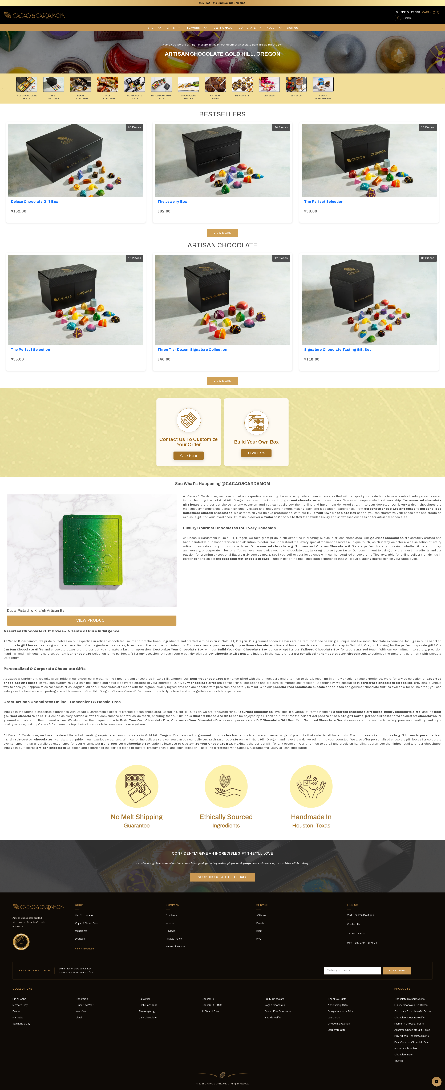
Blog (259, 931)
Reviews (170, 931)
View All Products (85, 949)
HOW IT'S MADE (222, 28)
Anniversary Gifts (337, 1005)
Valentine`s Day (21, 1023)
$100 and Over (210, 1011)
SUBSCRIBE (397, 970)
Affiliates (261, 915)
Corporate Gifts (336, 1030)
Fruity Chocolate (274, 999)
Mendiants (81, 931)
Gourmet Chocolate (405, 1048)
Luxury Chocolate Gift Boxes (410, 1005)
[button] (442, 3)
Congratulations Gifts (340, 1011)
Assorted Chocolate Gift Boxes (412, 1030)
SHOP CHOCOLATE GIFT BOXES (222, 877)
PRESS (415, 12)
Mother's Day (20, 1005)
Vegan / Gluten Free (86, 923)
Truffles (398, 1061)
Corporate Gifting (184, 44)
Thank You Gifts (337, 999)
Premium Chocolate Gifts (409, 1023)
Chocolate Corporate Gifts (409, 999)
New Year (81, 1011)
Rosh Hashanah (148, 1005)
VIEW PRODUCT (91, 620)
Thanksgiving (147, 1011)
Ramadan (18, 1017)
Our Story (171, 915)
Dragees (80, 938)
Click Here (188, 456)
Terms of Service (175, 946)
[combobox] (417, 18)
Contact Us (353, 924)
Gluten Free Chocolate (278, 1011)
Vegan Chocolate (275, 1005)
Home (166, 44)
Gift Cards (334, 1017)
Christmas (82, 999)
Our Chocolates (84, 915)
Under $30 (208, 999)
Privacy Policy (174, 938)
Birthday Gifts (273, 1017)
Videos (170, 923)
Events (260, 923)
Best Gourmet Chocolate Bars (411, 1042)
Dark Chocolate (148, 1017)
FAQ (258, 938)
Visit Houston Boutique (360, 915)
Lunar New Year (84, 1005)
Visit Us (292, 28)
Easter (16, 1011)
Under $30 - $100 (212, 1005)
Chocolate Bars (403, 1054)
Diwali (79, 1017)
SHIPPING (402, 12)
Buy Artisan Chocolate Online (411, 1036)
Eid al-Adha (19, 999)
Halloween (145, 999)
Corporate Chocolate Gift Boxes (412, 1011)
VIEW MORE (222, 232)
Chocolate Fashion (339, 1023)
